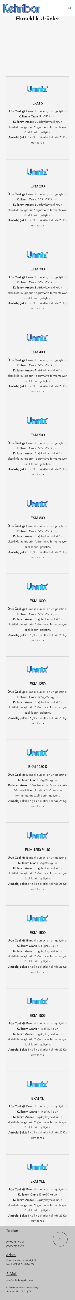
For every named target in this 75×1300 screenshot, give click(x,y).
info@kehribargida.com (19, 1280)
